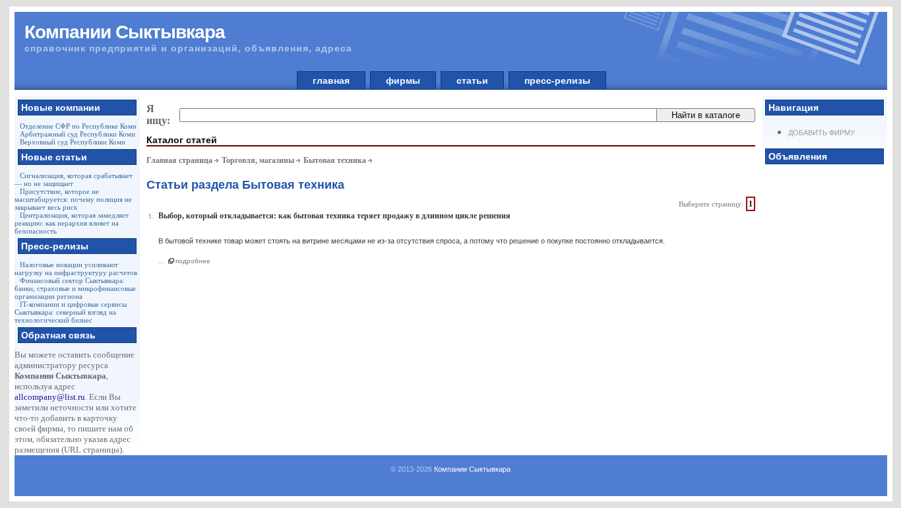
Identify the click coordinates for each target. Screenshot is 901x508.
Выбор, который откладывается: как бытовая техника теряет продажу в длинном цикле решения (334, 215)
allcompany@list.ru (50, 397)
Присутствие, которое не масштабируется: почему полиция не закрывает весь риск (73, 199)
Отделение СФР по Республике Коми (78, 126)
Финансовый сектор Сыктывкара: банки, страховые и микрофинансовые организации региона (75, 288)
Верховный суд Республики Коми (72, 142)
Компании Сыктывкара (472, 469)
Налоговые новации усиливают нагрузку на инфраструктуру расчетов (76, 268)
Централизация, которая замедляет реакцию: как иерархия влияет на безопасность (72, 223)
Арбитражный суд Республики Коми (77, 134)
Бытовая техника (334, 160)
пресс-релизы (557, 80)
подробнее (192, 261)
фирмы (403, 80)
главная (331, 80)
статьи (472, 80)
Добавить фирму (821, 133)
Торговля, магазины (258, 160)
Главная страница (179, 160)
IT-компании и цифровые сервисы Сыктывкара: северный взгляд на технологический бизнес (71, 312)
